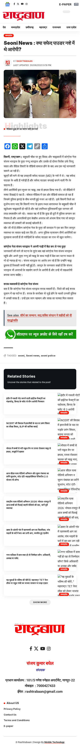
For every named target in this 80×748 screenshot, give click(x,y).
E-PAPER (65, 4)
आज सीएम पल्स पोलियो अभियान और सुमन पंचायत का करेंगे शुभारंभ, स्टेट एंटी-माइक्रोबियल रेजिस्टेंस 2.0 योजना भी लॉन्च (27, 476)
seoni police (48, 355)
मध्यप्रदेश (8, 35)
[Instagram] (26, 4)
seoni (21, 355)
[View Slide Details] (40, 334)
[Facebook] (14, 4)
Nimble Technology (54, 742)
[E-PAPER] (76, 4)
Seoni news (32, 355)
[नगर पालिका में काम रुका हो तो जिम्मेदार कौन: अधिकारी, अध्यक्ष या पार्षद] (69, 560)
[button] (40, 602)
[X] (18, 4)
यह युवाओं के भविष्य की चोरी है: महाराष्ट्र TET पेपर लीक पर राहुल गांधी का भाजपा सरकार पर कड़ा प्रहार (27, 581)
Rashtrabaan (24, 61)
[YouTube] (22, 4)
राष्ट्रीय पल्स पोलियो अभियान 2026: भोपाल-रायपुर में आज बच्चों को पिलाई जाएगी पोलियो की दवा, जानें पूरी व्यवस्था (28, 504)
